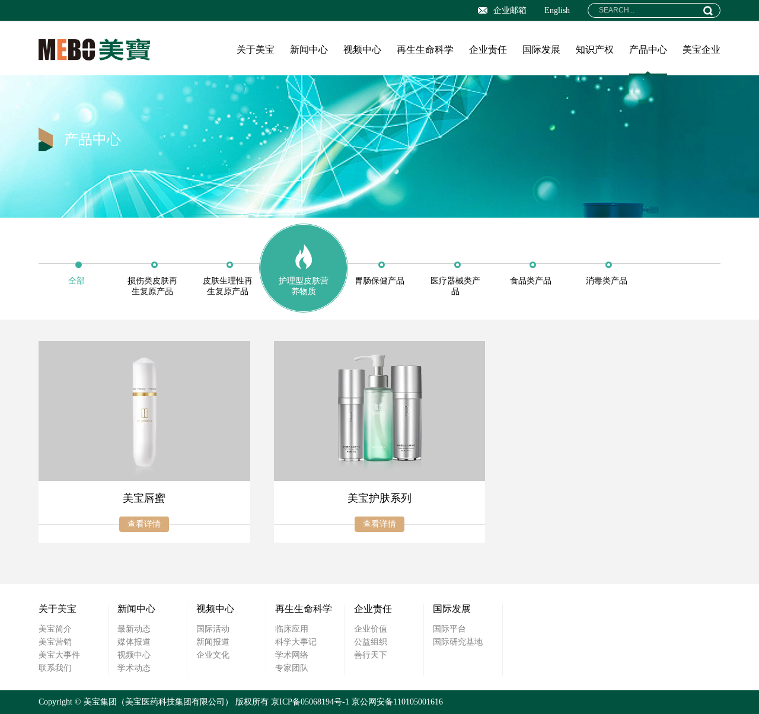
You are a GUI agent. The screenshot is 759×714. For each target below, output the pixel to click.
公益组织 (370, 642)
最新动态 (134, 628)
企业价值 (370, 628)
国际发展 (541, 49)
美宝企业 (701, 49)
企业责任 (488, 49)
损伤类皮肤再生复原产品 (152, 286)
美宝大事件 (59, 655)
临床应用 (291, 628)
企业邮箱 (510, 10)
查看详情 (144, 523)
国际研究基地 (458, 642)
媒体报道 (134, 642)
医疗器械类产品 (455, 286)
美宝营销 (55, 642)
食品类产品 (530, 280)
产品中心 (648, 49)
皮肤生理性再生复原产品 (228, 286)
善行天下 (370, 655)
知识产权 (595, 49)
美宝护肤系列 (379, 498)
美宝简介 (55, 628)
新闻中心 (309, 49)
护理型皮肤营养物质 (304, 286)
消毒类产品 (606, 280)
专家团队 (291, 668)
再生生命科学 (425, 49)
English (557, 10)
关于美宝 (256, 49)
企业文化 (212, 655)
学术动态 (134, 668)
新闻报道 (212, 642)
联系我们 (55, 668)
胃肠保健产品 (379, 280)
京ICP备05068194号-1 (310, 701)
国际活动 (212, 628)
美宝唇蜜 (144, 498)
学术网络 (291, 655)
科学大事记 (296, 642)
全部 (76, 280)
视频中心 (362, 49)
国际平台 (449, 628)
